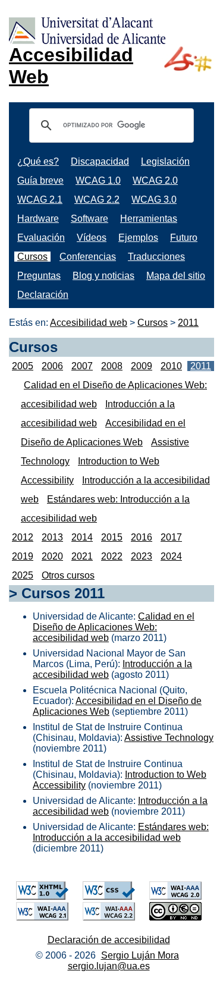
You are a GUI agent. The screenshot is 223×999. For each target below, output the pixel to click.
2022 (112, 556)
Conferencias (87, 257)
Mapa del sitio (175, 276)
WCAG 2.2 (97, 199)
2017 (171, 537)
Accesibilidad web (88, 323)
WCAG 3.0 (154, 199)
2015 (112, 537)
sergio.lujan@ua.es (109, 966)
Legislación (165, 161)
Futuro (183, 238)
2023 (141, 556)
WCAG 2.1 (39, 199)
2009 (141, 366)
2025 (22, 575)
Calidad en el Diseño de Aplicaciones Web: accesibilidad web (113, 627)
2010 (171, 366)
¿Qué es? (38, 161)
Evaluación (41, 238)
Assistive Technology (168, 738)
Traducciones (156, 257)
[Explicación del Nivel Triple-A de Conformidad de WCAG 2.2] (109, 917)
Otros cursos (68, 575)
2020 (52, 556)
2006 (52, 366)
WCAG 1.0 (98, 180)
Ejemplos (138, 238)
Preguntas (39, 276)
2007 (82, 366)
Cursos (32, 257)
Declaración (42, 295)
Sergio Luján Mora (140, 955)
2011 (188, 323)
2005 (22, 366)
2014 (82, 537)
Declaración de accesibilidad (109, 940)
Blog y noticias (103, 276)
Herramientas (148, 218)
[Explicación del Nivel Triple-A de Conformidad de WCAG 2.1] (42, 917)
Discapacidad (100, 161)
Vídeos (91, 238)
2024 (171, 556)
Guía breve (40, 180)
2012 (22, 537)
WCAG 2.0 (155, 180)
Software (89, 218)
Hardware (38, 218)
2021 (82, 556)
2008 (112, 366)
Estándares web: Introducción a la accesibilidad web (121, 832)
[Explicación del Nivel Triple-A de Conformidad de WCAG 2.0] (175, 896)
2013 (52, 537)
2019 (22, 556)
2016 (141, 537)
